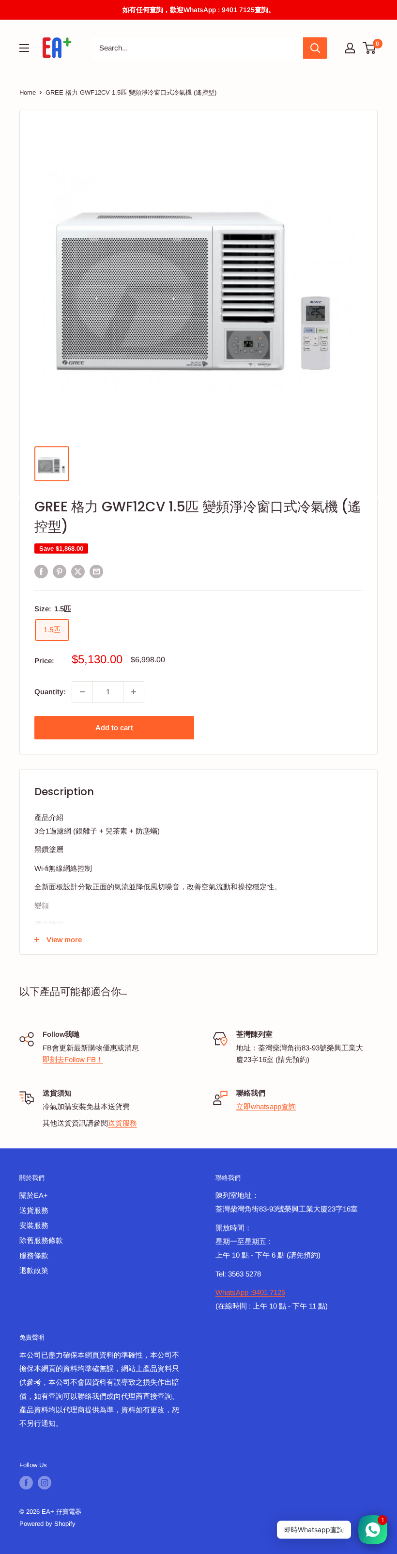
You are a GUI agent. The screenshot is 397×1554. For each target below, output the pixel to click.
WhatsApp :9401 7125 (250, 1292)
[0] (370, 48)
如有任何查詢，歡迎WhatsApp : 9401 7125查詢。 (198, 10)
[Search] (315, 48)
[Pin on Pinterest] (59, 571)
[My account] (350, 48)
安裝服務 (33, 1225)
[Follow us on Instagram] (44, 1482)
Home (27, 92)
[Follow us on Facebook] (26, 1482)
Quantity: (50, 691)
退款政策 (33, 1270)
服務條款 (33, 1255)
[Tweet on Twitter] (78, 571)
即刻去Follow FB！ (73, 1059)
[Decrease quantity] (82, 692)
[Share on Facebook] (41, 571)
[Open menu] (24, 48)
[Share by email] (96, 571)
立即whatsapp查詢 (266, 1106)
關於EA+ (33, 1195)
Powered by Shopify (47, 1523)
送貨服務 (122, 1123)
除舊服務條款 (41, 1240)
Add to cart (114, 727)
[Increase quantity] (133, 692)
